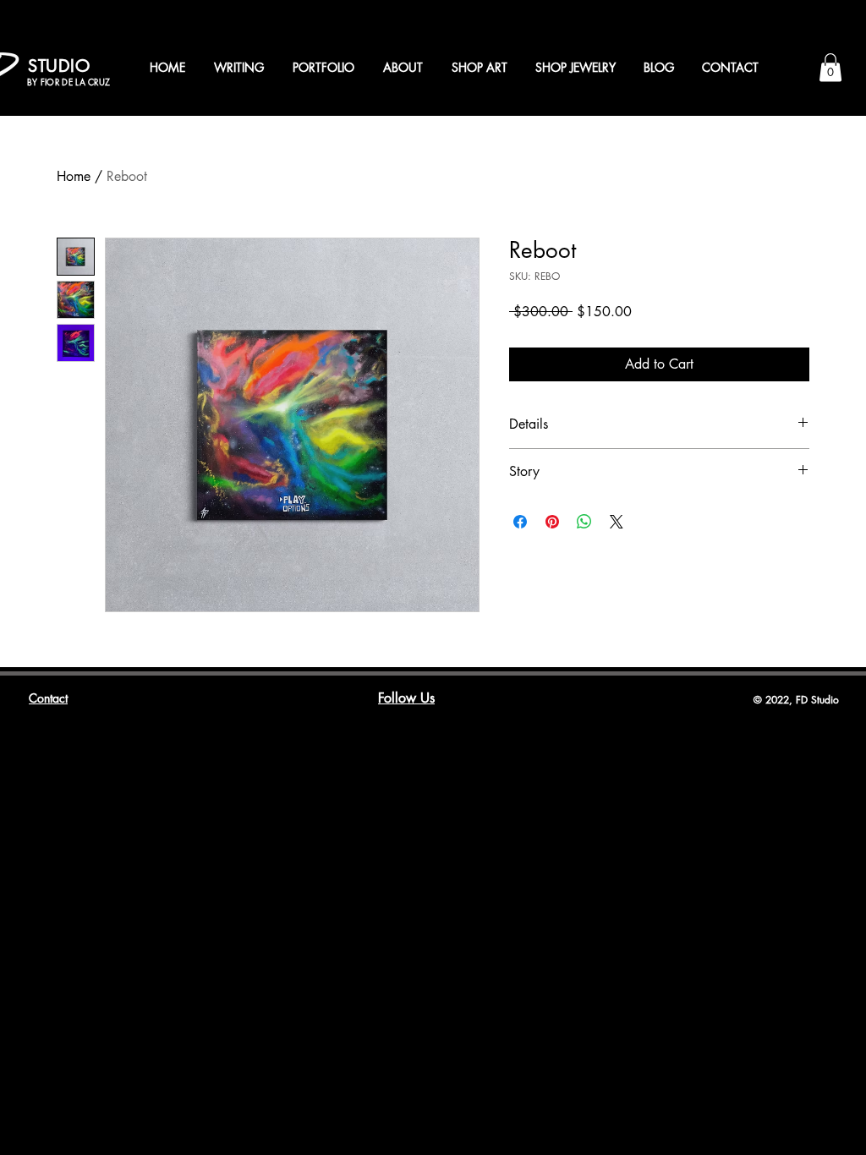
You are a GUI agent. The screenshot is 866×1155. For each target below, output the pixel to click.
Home (73, 176)
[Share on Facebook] (520, 522)
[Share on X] (616, 522)
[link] (830, 67)
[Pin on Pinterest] (552, 522)
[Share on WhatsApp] (584, 522)
